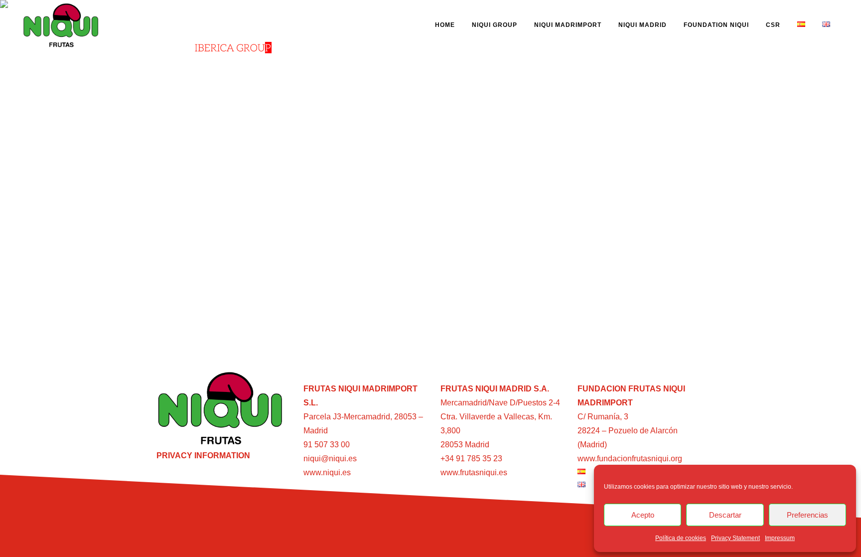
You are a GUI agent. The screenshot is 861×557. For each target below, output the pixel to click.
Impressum (780, 538)
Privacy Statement (735, 538)
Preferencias (807, 515)
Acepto (642, 515)
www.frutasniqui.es (473, 472)
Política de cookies (680, 538)
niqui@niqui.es (330, 458)
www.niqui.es (327, 472)
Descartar (725, 515)
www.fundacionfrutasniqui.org (629, 458)
